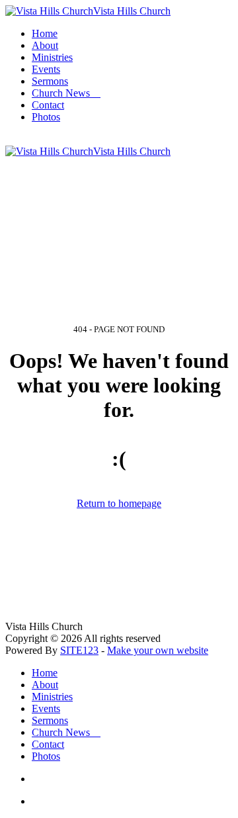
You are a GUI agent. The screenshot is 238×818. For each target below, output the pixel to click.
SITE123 (79, 650)
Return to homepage (119, 503)
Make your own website (157, 650)
